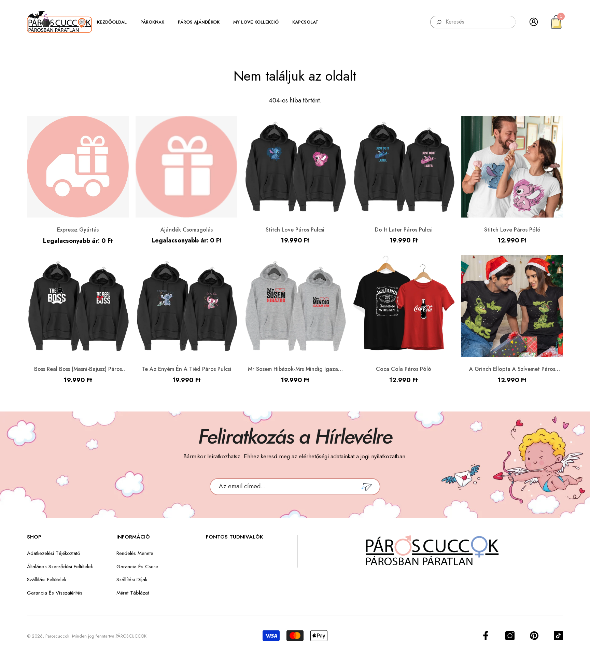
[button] (115, 22)
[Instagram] (510, 635)
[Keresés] (473, 22)
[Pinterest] (534, 635)
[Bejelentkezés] (534, 22)
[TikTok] (558, 635)
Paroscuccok (57, 636)
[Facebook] (485, 635)
